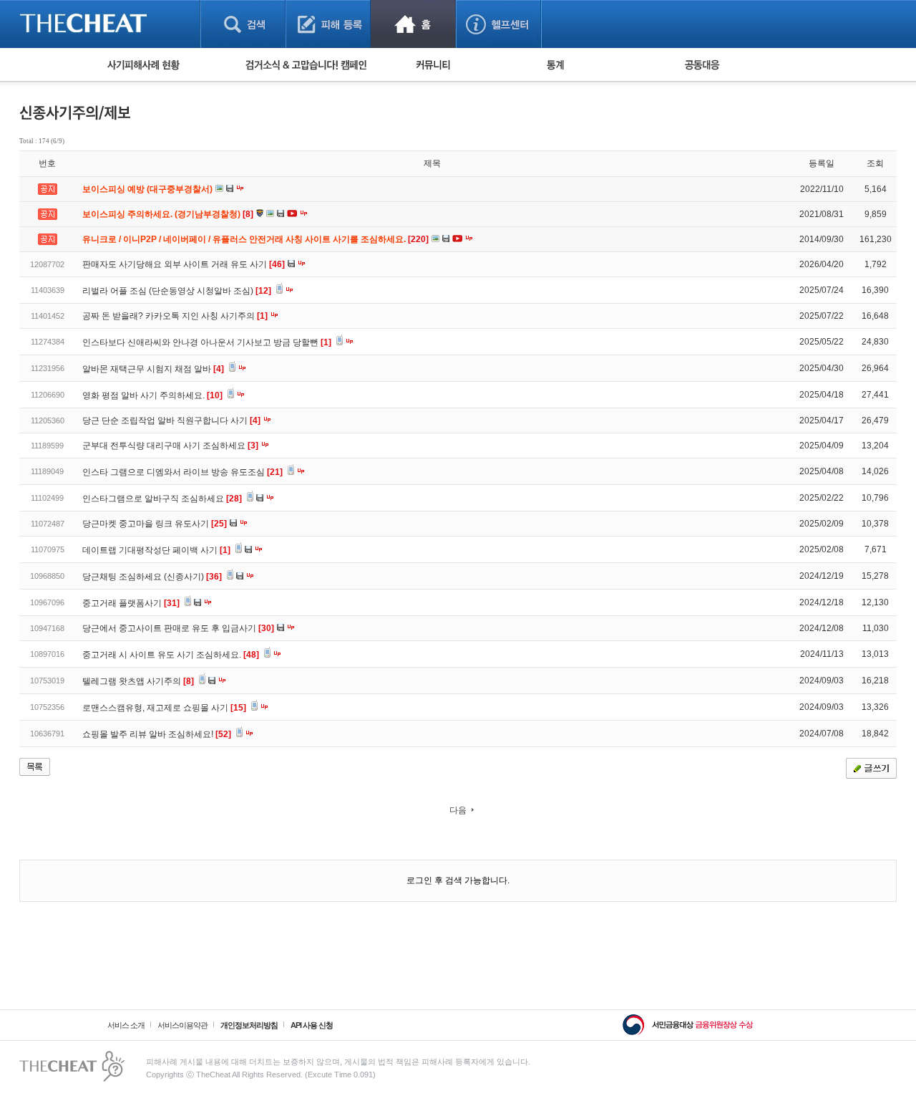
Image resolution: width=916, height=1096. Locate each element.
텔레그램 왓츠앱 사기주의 (138, 681)
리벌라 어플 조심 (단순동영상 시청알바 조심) (176, 291)
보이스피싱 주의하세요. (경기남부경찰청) (168, 214)
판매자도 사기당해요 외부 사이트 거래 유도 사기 (183, 264)
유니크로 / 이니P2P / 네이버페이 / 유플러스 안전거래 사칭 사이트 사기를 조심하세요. (256, 239)
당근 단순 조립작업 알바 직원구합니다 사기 (171, 420)
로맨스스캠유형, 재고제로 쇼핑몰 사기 (164, 708)
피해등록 (328, 24)
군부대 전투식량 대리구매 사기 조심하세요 (170, 446)
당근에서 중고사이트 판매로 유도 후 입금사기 (178, 628)
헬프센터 (498, 24)
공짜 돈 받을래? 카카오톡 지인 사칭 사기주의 (175, 316)
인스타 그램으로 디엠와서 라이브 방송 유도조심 (182, 472)
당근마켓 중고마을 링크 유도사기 (154, 524)
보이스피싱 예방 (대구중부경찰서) (148, 189)
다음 (458, 810)
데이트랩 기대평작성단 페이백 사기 (156, 550)
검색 (243, 24)
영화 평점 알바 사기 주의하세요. (152, 395)
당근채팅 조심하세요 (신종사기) (152, 577)
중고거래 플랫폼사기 (131, 603)
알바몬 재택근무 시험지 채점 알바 (153, 369)
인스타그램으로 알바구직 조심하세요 (162, 499)
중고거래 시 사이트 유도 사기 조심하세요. (170, 655)
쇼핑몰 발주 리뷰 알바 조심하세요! (156, 734)
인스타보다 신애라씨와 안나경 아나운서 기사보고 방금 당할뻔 (206, 342)
